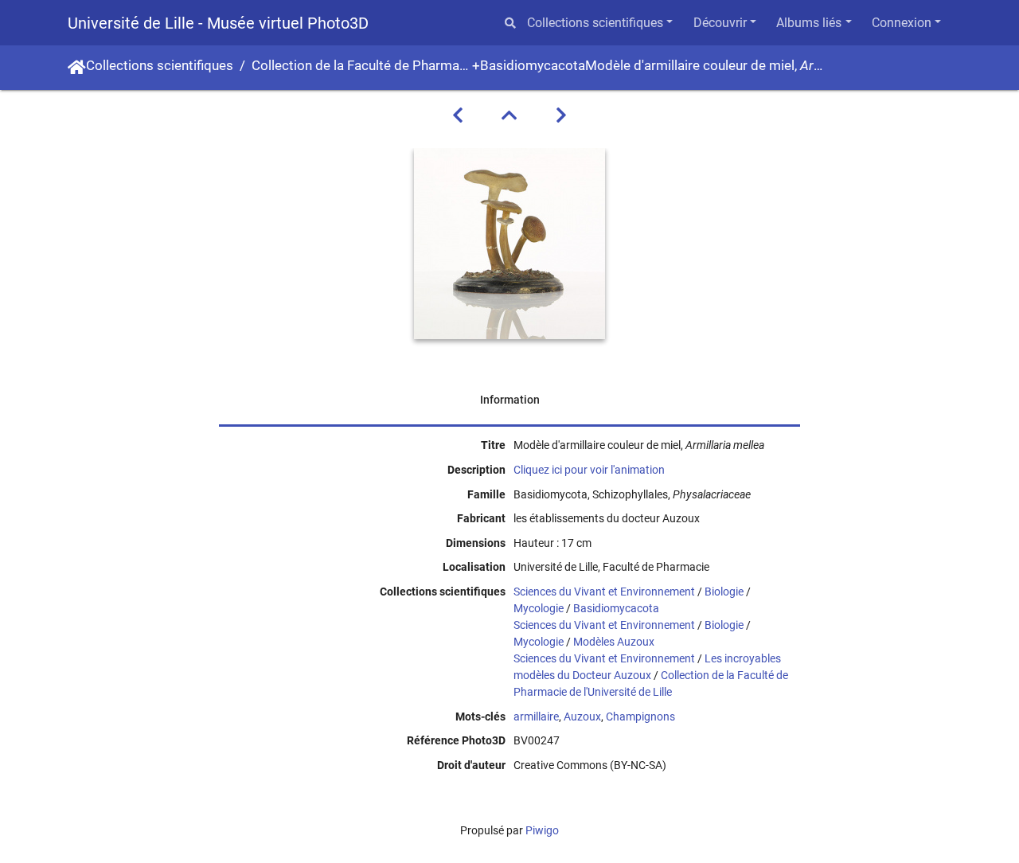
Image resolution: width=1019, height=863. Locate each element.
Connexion (901, 22)
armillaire (536, 716)
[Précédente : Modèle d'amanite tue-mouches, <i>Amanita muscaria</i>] (457, 115)
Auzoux (582, 716)
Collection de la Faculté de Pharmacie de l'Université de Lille (362, 65)
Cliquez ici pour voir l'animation (589, 469)
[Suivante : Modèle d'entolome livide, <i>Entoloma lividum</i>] (561, 115)
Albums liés (808, 22)
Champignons (640, 716)
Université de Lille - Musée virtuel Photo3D (218, 23)
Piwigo (542, 830)
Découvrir (720, 22)
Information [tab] (510, 399)
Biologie (724, 591)
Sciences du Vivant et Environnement (604, 591)
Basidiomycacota (532, 65)
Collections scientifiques (595, 22)
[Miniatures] (509, 115)
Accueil (77, 68)
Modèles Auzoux (613, 641)
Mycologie (538, 608)
